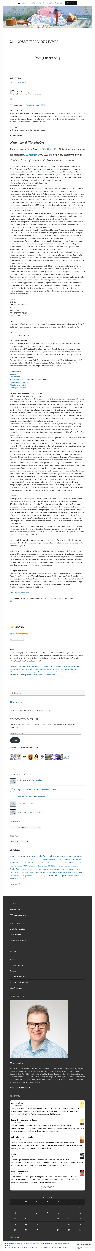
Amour (37, 669)
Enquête (51, 859)
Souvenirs (14, 875)
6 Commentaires (49, 675)
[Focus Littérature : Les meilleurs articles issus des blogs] (19, 634)
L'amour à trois (17, 1103)
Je (10, 946)
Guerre (22, 863)
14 (47, 1219)
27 (37, 1230)
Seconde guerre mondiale (28, 675)
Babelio (13, 374)
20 (37, 1224)
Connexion (14, 971)
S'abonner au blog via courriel (24, 719)
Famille (69, 859)
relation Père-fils (75, 869)
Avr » (17, 1237)
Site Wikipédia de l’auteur (19, 592)
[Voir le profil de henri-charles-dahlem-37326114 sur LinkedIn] (19, 702)
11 (15, 1219)
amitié (39, 856)
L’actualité (15, 884)
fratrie (12, 862)
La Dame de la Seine (35, 812)
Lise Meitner (30, 155)
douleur (23, 860)
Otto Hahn (47, 149)
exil (61, 859)
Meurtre (19, 866)
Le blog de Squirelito (18, 388)
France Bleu (14, 379)
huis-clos (31, 672)
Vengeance (45, 876)
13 (37, 1219)
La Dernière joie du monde (22, 1137)
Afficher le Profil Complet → (21, 1088)
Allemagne (30, 669)
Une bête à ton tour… (25, 797)
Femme (78, 859)
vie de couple (57, 875)
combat (76, 856)
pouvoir (66, 866)
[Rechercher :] (47, 693)
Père (78, 866)
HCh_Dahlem (16, 1063)
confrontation (64, 669)
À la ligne (41, 797)
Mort (24, 865)
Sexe (67, 872)
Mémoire (40, 866)
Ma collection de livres (34, 42)
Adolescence (21, 856)
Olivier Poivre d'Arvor (17, 1105)
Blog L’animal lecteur (18, 385)
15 (58, 1219)
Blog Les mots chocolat (19, 382)
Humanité (34, 863)
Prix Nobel (56, 672)
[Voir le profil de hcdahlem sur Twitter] (14, 702)
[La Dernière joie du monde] (82, 1141)
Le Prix (15, 77)
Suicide (20, 876)
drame (28, 860)
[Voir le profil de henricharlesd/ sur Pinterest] (16, 702)
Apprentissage (57, 856)
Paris (50, 865)
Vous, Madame (15, 934)
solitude (79, 872)
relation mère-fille (34, 869)
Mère (34, 866)
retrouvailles (24, 872)
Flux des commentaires (19, 982)
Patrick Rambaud (16, 1122)
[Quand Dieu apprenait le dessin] (82, 1124)
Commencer (71, 3)
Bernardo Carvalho (17, 1139)
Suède (40, 675)
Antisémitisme (44, 669)
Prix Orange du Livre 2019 (63, 666)
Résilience (32, 872)
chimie (57, 669)
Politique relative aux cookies (60, 1247)
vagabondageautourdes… (26, 790)
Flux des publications (18, 977)
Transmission (37, 876)
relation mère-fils (49, 869)
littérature (69, 862)
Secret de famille (60, 872)
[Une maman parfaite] (82, 1175)
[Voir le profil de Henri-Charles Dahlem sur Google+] (22, 702)
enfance (43, 859)
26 (26, 1230)
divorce (19, 860)
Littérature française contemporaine (40, 666)
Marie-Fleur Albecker (17, 1174)
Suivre (15, 740)
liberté (62, 863)
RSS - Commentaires (18, 915)
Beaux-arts (65, 856)
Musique (30, 866)
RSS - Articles (15, 909)
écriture (13, 878)
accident (13, 856)
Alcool (34, 856)
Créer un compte (16, 965)
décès (38, 860)
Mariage (82, 863)
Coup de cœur (23, 666)
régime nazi (65, 672)
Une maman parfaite (19, 1171)
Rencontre (15, 872)
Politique (61, 866)
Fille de (30, 804)
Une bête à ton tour (35, 780)
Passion (55, 866)
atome (52, 669)
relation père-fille (61, 869)
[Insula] (82, 1158)
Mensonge (13, 866)
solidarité (72, 872)
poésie (70, 866)
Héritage (45, 863)
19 (26, 1224)
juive (36, 672)
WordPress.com (16, 988)
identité (50, 863)
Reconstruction (22, 869)
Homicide (28, 863)
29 (58, 1230)
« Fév (12, 1237)
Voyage (77, 875)
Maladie (76, 863)
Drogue (33, 860)
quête (13, 869)
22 (58, 1224)
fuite (25, 672)
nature (45, 866)
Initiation (56, 863)
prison (74, 866)
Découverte (14, 672)
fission (21, 672)
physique (49, 672)
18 (15, 1224)
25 (15, 1230)
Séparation (27, 876)
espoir (57, 860)
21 (47, 1224)
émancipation (27, 879)
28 (47, 1230)
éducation (20, 879)
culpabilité (73, 669)
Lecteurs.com (15, 377)
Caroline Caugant (16, 1157)
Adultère (29, 856)
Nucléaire (41, 672)
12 (26, 1219)
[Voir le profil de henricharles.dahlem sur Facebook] (11, 702)
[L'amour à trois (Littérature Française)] (82, 1107)
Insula (13, 1154)
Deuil (80, 856)
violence (70, 875)
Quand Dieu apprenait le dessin (24, 1120)
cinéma (71, 856)
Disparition (13, 860)
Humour (40, 863)
